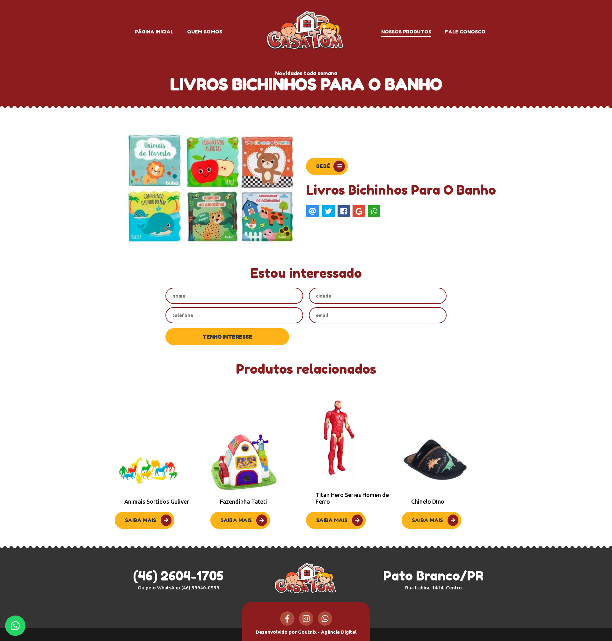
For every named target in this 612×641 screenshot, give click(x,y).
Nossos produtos (406, 32)
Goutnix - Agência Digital (327, 632)
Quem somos (204, 32)
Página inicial (154, 32)
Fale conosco (465, 32)
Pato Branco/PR (433, 579)
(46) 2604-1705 (178, 575)
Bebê (323, 166)
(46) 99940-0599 (200, 587)
